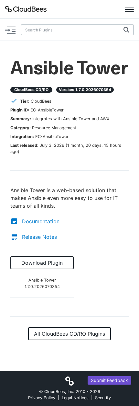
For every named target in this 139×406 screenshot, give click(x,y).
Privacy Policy (41, 397)
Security (103, 397)
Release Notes (39, 237)
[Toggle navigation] (129, 9)
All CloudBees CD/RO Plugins (69, 334)
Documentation (40, 221)
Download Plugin (42, 263)
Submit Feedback (109, 380)
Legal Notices (75, 397)
